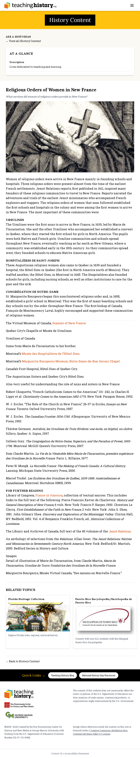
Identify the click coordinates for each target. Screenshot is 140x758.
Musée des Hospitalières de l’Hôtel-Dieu (50, 353)
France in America (49, 495)
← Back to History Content (23, 661)
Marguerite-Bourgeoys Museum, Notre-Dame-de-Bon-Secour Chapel (71, 361)
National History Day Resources (98, 675)
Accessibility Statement (76, 753)
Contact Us (57, 753)
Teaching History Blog (62, 675)
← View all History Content (23, 41)
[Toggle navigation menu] (132, 5)
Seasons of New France (69, 323)
